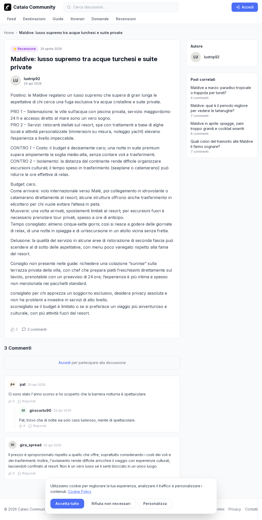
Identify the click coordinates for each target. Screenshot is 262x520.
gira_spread (30, 445)
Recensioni (126, 19)
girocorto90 (40, 410)
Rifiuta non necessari (111, 503)
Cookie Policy (79, 491)
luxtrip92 (32, 78)
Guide (58, 19)
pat (23, 384)
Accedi (248, 7)
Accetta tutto (67, 503)
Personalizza (155, 503)
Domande (100, 19)
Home (9, 32)
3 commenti (37, 329)
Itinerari (77, 19)
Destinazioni (34, 19)
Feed (11, 19)
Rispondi (29, 401)
